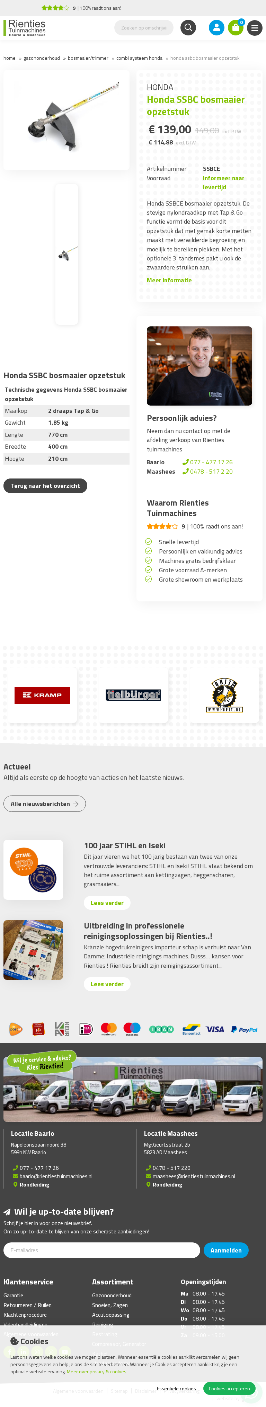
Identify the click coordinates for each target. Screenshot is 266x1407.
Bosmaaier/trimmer (88, 57)
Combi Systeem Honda (139, 57)
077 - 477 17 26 (211, 462)
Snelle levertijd (179, 542)
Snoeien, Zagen (110, 1305)
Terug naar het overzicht (45, 485)
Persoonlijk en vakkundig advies (200, 551)
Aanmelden (226, 1250)
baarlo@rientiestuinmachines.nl (56, 1176)
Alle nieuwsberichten (41, 803)
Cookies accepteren (229, 1388)
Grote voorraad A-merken (193, 570)
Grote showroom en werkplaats (201, 579)
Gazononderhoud (42, 57)
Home (9, 57)
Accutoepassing (111, 1314)
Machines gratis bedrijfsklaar (197, 560)
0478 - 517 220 (171, 1168)
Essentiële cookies (176, 1388)
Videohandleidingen (25, 1324)
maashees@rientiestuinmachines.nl (194, 1176)
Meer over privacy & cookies (96, 1371)
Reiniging (102, 1324)
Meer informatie (169, 280)
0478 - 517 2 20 (211, 471)
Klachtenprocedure (25, 1314)
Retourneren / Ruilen (27, 1305)
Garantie (13, 1295)
